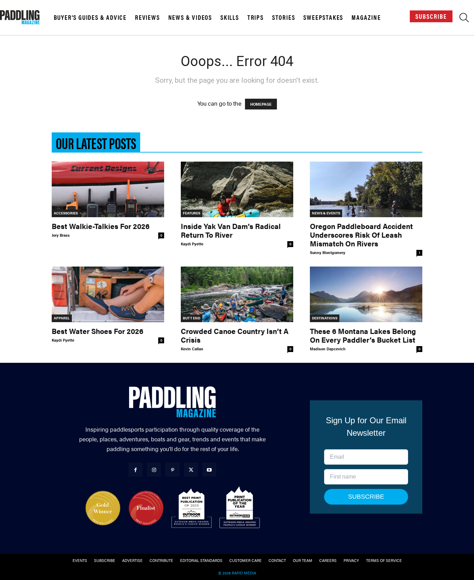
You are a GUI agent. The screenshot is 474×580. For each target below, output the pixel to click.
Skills (229, 17)
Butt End (191, 318)
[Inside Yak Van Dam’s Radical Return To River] (237, 189)
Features (191, 213)
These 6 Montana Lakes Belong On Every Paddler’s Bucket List (363, 335)
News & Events (326, 213)
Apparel (62, 318)
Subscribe (431, 16)
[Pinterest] (172, 469)
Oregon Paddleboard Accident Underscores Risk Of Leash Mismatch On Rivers (361, 234)
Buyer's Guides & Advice (90, 17)
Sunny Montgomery (327, 252)
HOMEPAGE (261, 104)
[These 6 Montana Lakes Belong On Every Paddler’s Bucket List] (366, 294)
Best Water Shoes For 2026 (97, 331)
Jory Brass (61, 235)
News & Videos (190, 17)
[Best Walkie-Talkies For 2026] (108, 189)
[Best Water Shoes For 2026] (108, 294)
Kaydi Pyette (192, 243)
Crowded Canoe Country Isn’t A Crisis (234, 335)
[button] (464, 19)
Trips (255, 17)
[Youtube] (209, 469)
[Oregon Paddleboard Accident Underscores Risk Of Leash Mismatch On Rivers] (366, 189)
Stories (283, 17)
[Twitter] (191, 469)
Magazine (366, 17)
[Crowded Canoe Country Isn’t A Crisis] (237, 294)
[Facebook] (135, 469)
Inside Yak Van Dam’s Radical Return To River (231, 230)
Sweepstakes (323, 17)
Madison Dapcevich (328, 348)
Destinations (324, 318)
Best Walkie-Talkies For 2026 (101, 226)
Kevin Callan (192, 348)
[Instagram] (154, 469)
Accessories (66, 213)
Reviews (147, 17)
